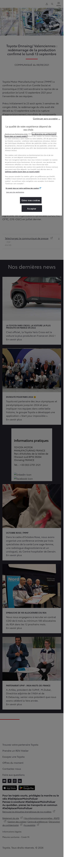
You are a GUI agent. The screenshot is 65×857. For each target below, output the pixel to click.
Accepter (31, 208)
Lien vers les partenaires (15, 192)
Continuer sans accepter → (46, 118)
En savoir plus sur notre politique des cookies (22, 188)
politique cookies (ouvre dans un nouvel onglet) (22, 171)
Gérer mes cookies (30, 200)
